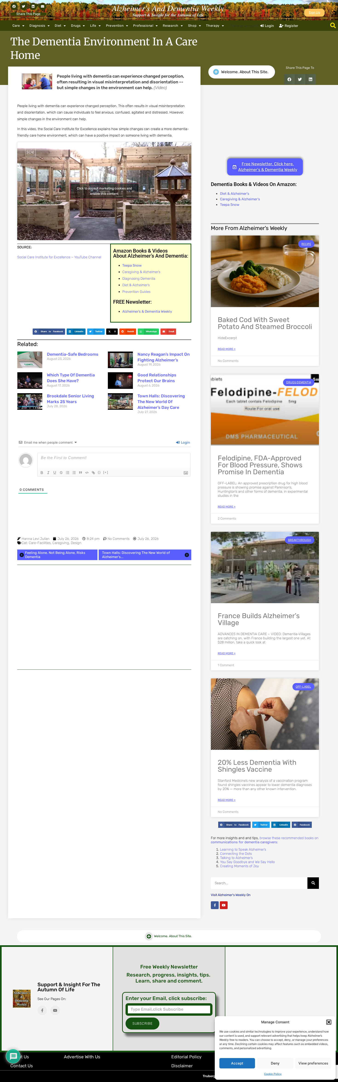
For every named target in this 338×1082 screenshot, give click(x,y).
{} (99, 472)
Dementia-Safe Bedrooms (72, 354)
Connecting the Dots (236, 854)
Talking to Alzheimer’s (236, 858)
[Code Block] (87, 472)
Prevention (115, 26)
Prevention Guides (136, 292)
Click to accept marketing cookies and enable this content (104, 191)
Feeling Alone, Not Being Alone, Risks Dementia (55, 555)
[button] (329, 1022)
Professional (143, 26)
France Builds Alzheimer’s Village (259, 619)
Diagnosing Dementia (138, 278)
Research (170, 26)
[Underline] (55, 472)
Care (16, 26)
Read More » (226, 349)
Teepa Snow (229, 205)
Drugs (76, 26)
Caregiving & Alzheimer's (240, 199)
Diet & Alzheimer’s (136, 285)
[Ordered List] (67, 472)
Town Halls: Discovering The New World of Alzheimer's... (136, 555)
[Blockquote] (80, 472)
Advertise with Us (82, 1056)
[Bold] (42, 472)
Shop (192, 26)
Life (93, 26)
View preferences (313, 1063)
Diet (58, 26)
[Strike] (61, 472)
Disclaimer (182, 1065)
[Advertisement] (104, 617)
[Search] (313, 883)
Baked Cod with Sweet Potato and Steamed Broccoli (265, 323)
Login (185, 442)
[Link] (93, 472)
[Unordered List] (74, 472)
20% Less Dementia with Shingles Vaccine (257, 766)
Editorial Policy (186, 1056)
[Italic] (48, 472)
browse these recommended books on (264, 840)
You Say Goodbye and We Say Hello (247, 862)
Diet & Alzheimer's (234, 194)
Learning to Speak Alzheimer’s (243, 849)
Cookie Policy (273, 1074)
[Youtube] (224, 905)
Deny (275, 1063)
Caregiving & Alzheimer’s (141, 272)
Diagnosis (37, 26)
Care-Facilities (40, 543)
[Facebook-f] (215, 905)
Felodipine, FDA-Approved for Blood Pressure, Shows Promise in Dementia (260, 465)
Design (76, 543)
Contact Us (21, 1065)
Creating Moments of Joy (239, 866)
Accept (237, 1063)
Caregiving (60, 543)
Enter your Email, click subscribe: (166, 998)
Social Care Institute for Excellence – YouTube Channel (59, 257)
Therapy (213, 26)
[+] (105, 472)
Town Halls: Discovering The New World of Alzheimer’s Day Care (161, 401)
